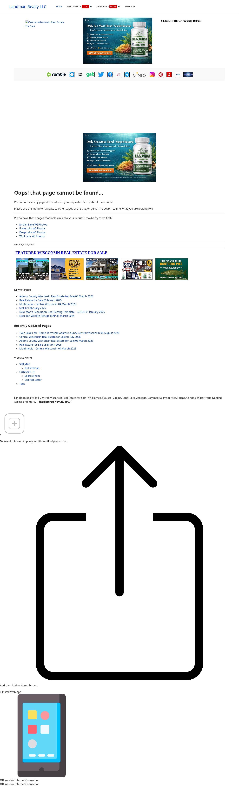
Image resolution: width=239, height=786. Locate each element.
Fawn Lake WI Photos (32, 228)
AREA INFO (106, 6)
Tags (22, 383)
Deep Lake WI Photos (32, 232)
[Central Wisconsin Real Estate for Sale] (48, 40)
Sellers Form (32, 376)
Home (59, 6)
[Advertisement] (119, 106)
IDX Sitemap (32, 368)
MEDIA (128, 6)
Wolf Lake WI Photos (32, 236)
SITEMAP (24, 364)
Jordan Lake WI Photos (33, 224)
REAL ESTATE (77, 6)
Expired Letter (33, 380)
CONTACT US (27, 372)
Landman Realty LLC (27, 6)
